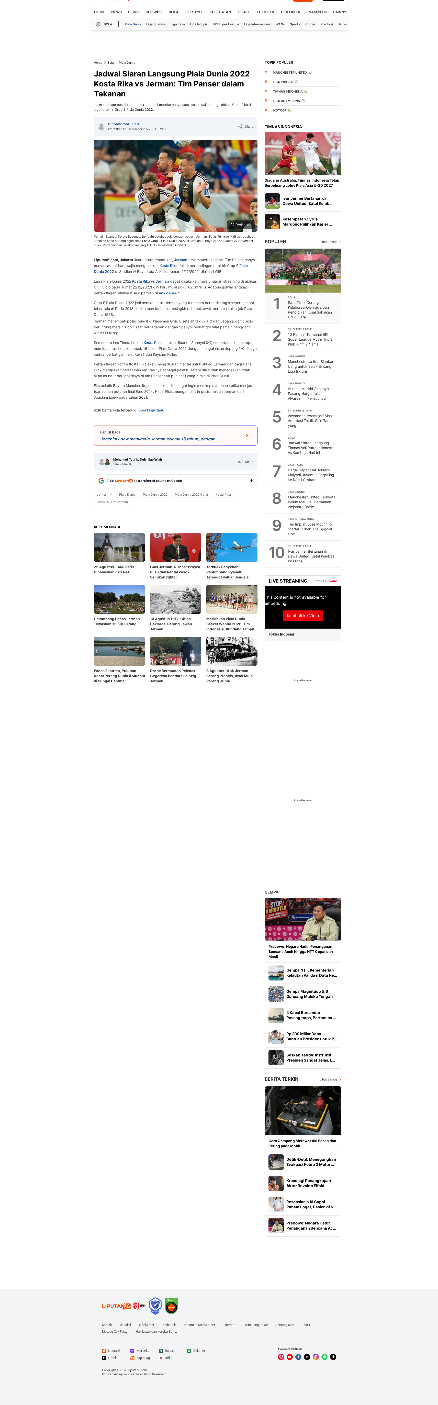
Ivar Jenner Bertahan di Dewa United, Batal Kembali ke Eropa (311, 556)
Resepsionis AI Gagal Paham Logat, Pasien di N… (311, 1204)
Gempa (271, 892)
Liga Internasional (257, 24)
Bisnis (134, 12)
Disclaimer (146, 1325)
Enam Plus (316, 12)
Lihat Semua (329, 242)
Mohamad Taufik (126, 124)
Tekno (243, 12)
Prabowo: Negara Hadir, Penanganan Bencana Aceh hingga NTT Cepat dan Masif (300, 951)
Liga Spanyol (155, 24)
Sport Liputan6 (151, 410)
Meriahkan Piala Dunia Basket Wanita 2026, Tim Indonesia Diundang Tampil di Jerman (230, 624)
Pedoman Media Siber (199, 1325)
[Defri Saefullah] (107, 462)
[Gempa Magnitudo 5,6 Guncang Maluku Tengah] (276, 994)
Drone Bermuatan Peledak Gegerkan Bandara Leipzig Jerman (173, 675)
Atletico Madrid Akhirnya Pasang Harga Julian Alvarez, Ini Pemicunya (308, 393)
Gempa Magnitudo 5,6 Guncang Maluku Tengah (309, 994)
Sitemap (229, 1325)
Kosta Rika (168, 265)
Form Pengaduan (255, 1325)
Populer (275, 241)
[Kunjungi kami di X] (307, 1357)
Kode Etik (169, 1325)
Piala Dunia (133, 24)
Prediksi (327, 24)
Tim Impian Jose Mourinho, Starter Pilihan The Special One (310, 529)
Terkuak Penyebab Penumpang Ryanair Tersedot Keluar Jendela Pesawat (227, 572)
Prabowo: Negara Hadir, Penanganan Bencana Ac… (311, 1226)
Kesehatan (220, 12)
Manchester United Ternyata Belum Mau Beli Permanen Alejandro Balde (311, 502)
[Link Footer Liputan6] (124, 1306)
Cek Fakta (290, 12)
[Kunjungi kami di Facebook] (298, 1357)
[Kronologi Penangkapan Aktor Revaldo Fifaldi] (276, 1183)
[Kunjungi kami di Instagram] (316, 1357)
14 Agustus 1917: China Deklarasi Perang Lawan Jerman (171, 624)
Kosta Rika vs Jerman (150, 281)
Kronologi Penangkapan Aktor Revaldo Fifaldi (308, 1183)
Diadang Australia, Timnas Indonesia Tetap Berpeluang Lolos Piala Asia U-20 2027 (302, 182)
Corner (310, 24)
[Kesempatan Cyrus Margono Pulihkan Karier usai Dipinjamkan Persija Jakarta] (272, 221)
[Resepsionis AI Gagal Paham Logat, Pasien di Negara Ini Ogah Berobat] (276, 1204)
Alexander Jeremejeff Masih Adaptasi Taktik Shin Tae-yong (311, 421)
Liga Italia (178, 24)
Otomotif (265, 12)
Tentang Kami (285, 1325)
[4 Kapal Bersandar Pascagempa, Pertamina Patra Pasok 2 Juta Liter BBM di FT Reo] (276, 1015)
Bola (173, 12)
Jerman (180, 260)
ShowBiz (154, 12)
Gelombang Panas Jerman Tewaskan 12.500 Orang (117, 621)
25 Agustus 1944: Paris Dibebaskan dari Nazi (114, 569)
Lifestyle (194, 12)
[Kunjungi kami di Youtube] (290, 1357)
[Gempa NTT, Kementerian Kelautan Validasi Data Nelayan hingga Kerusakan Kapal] (276, 972)
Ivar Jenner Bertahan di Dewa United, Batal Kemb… (308, 201)
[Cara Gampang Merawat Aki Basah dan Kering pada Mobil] (303, 1110)
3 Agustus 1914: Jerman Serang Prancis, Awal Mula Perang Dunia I (229, 675)
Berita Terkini (282, 1079)
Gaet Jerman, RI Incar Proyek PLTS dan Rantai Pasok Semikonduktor (175, 572)
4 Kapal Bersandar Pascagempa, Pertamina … (311, 1015)
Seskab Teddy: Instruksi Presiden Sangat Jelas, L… (310, 1058)
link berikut (168, 293)
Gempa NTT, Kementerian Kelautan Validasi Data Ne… (311, 973)
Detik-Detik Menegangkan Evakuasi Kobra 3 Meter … (311, 1162)
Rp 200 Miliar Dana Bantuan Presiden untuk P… (311, 1036)
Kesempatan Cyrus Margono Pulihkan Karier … (307, 222)
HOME (99, 12)
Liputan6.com (137, 1370)
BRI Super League (226, 24)
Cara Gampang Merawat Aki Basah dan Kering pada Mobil (302, 1143)
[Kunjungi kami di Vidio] (281, 1357)
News (116, 12)
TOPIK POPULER (279, 62)
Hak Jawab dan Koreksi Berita (156, 1332)
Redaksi (125, 1325)
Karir (307, 1325)
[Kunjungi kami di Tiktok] (333, 1357)
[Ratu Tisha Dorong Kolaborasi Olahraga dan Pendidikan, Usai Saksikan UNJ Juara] (303, 271)
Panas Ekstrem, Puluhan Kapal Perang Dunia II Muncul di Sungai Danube (119, 675)
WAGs (280, 24)
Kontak (107, 1325)
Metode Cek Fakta (115, 1332)
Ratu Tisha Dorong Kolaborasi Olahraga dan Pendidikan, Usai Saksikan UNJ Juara (310, 309)
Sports (295, 24)
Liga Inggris (199, 24)
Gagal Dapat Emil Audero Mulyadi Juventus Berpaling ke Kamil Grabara (311, 475)
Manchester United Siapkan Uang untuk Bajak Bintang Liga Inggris (311, 366)
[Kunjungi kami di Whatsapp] (324, 1357)
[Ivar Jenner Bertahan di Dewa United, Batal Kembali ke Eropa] (272, 201)
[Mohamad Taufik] (101, 126)
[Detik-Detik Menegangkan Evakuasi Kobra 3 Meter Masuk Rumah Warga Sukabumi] (276, 1162)
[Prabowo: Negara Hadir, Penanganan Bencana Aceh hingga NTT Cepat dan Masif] (303, 919)
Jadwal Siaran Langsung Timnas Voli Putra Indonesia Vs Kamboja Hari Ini (311, 448)
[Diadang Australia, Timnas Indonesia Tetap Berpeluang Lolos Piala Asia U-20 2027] (303, 153)
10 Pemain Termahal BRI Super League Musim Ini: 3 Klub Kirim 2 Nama (310, 339)
